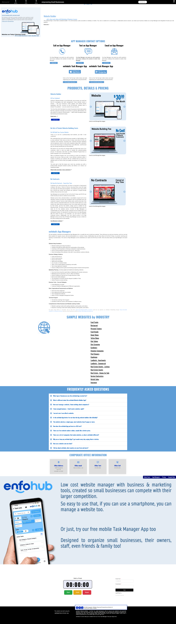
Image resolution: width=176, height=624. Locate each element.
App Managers (156, 477)
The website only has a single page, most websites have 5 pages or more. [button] (74, 422)
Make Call (54, 62)
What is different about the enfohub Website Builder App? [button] (69, 400)
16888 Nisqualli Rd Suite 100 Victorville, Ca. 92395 (58, 469)
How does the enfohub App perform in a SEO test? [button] (67, 426)
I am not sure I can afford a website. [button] (63, 413)
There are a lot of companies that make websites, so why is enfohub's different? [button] (76, 435)
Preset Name (118, 584)
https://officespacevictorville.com (86, 311)
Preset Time (118, 578)
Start (68, 592)
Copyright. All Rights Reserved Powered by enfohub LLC (100, 607)
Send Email (106, 62)
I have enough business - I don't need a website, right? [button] (68, 409)
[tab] (88, 396)
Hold (77, 592)
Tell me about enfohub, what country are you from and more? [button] (70, 448)
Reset (87, 592)
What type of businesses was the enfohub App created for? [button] (70, 396)
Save (124, 590)
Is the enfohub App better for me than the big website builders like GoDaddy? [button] (75, 418)
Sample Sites (171, 477)
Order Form (55, 119)
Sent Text (80, 62)
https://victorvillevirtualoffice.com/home (84, 309)
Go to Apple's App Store (70, 82)
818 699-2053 (98, 468)
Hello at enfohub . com (78, 468)
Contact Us (143, 2)
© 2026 (86, 607)
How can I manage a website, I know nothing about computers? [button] (71, 404)
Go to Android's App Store (96, 82)
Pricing (164, 477)
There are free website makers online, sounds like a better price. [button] (72, 431)
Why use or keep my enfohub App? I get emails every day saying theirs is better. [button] (76, 439)
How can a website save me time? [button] (62, 444)
